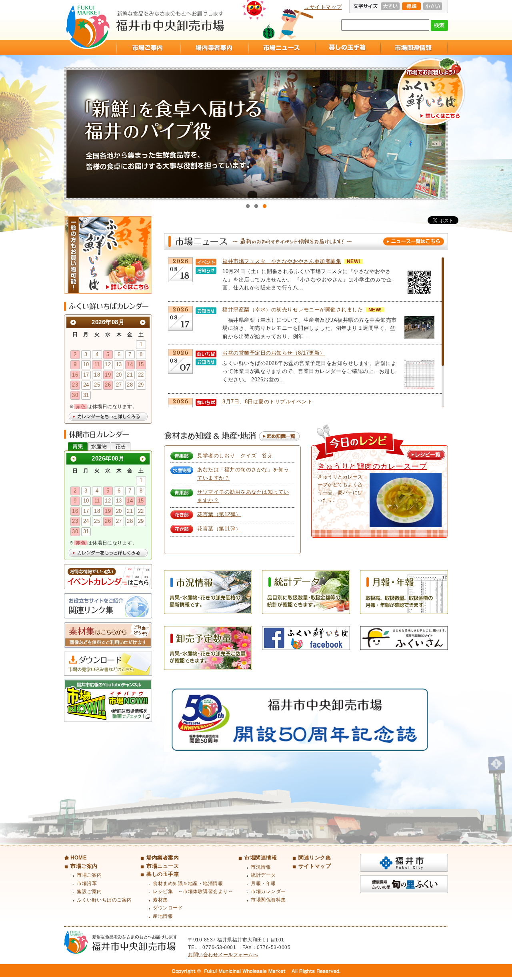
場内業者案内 (214, 47)
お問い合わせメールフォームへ (223, 954)
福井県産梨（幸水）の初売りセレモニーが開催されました (292, 310)
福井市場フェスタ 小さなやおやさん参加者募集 (281, 261)
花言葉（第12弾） (219, 514)
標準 (411, 6)
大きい (390, 6)
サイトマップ (314, 866)
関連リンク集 (314, 858)
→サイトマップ (323, 7)
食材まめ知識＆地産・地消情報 (188, 883)
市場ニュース (281, 47)
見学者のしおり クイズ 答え (235, 456)
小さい (432, 6)
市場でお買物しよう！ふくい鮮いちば (431, 92)
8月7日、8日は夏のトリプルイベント (267, 402)
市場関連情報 (414, 47)
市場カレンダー (268, 891)
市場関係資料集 (268, 899)
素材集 (160, 899)
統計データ (263, 875)
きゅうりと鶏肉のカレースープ (372, 466)
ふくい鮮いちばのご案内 (104, 899)
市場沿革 (87, 883)
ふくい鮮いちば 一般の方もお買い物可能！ (108, 255)
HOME (78, 858)
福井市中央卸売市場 (88, 26)
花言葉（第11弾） (219, 529)
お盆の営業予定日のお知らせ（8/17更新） (273, 353)
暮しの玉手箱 (347, 47)
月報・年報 (263, 883)
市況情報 (261, 867)
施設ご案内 (89, 891)
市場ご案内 (148, 47)
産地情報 (163, 916)
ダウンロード (168, 907)
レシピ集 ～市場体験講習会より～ (193, 891)
